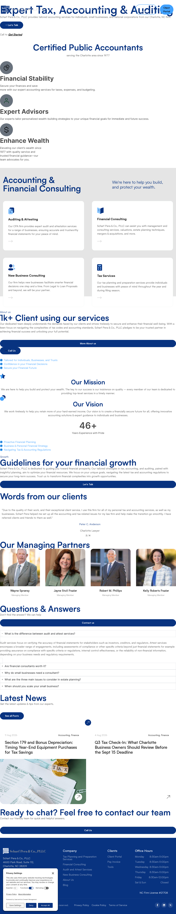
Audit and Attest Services (77, 869)
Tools (110, 867)
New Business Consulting (77, 874)
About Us (68, 880)
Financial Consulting (74, 864)
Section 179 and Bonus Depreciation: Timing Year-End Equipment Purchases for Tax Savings (41, 747)
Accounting (64, 735)
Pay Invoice (113, 862)
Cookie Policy (99, 905)
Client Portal (114, 856)
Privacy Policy (81, 905)
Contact (102, 9)
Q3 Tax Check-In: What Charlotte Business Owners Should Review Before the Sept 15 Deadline (131, 747)
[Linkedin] (163, 905)
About (52, 9)
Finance (75, 735)
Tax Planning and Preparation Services (80, 858)
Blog (65, 885)
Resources (84, 9)
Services (65, 9)
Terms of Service (118, 905)
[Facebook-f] (157, 905)
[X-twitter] (170, 905)
